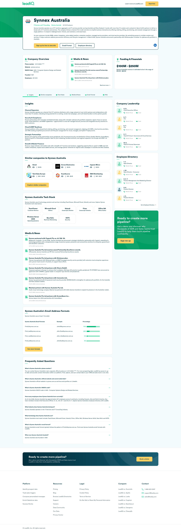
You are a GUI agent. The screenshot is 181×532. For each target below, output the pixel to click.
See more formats (33, 349)
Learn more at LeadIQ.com (134, 4)
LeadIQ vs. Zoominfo (125, 489)
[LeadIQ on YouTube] (157, 528)
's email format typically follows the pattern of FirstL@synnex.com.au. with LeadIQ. (65, 427)
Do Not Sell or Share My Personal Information (95, 500)
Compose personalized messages (34, 496)
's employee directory (89, 400)
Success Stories (28, 504)
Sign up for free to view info (46, 45)
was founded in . (37, 436)
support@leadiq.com (151, 493)
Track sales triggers (29, 493)
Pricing (55, 489)
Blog (54, 493)
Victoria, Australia (56, 25)
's (51, 389)
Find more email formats (89, 427)
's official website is (51, 380)
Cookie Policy (84, 493)
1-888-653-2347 (150, 489)
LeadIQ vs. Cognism (125, 500)
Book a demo (144, 459)
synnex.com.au (51, 381)
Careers (55, 504)
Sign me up (125, 241)
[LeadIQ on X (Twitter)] (154, 528)
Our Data (56, 511)
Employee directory (85, 45)
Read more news (104, 85)
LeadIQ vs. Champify (125, 511)
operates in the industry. (46, 408)
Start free (152, 4)
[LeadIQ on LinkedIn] (156, 528)
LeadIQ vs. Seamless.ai (126, 504)
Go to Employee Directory (147, 205)
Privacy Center (58, 515)
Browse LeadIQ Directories (62, 496)
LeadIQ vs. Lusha (124, 496)
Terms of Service (85, 496)
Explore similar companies (36, 185)
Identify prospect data (30, 489)
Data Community (59, 507)
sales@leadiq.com (150, 497)
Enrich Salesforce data (30, 500)
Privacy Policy (84, 489)
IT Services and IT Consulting (53, 409)
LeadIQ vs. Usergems (125, 507)
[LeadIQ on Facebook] (152, 528)
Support (55, 500)
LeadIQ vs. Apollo (124, 493)
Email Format (67, 45)
